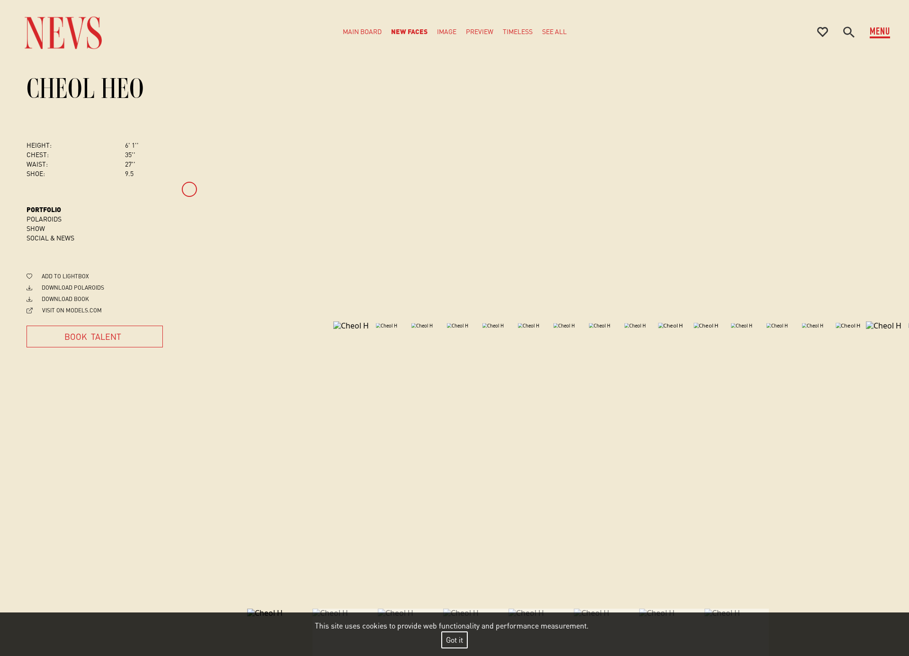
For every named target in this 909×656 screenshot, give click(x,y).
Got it (454, 640)
